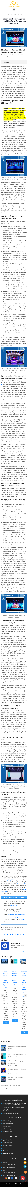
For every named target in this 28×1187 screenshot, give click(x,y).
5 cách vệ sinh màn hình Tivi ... (17, 1054)
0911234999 (22, 912)
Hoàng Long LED (8, 927)
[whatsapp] (20, 934)
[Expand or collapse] (25, 62)
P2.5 (7, 929)
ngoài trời (3, 929)
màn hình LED (20, 927)
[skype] (23, 934)
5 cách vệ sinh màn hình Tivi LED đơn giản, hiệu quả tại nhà (14, 978)
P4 (11, 929)
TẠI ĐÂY (22, 919)
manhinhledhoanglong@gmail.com (16, 914)
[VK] (10, 934)
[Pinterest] (12, 934)
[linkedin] (18, 934)
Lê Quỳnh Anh (20, 54)
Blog (15, 14)
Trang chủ (9, 14)
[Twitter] (5, 934)
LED (15, 927)
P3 (10, 929)
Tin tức (20, 14)
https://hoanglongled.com (15, 917)
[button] (14, 9)
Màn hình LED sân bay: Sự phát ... (11, 1085)
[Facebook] (7, 934)
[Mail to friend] (15, 934)
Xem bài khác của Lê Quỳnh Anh (18, 952)
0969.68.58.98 (13, 905)
